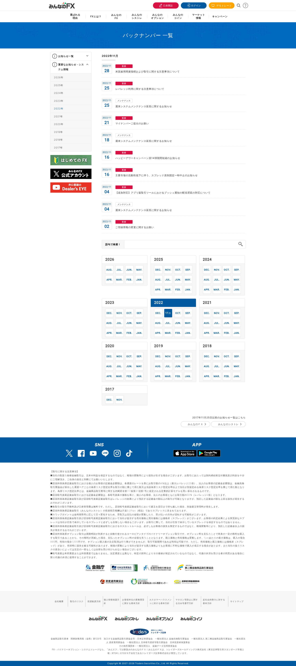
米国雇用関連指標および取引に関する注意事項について (147, 71)
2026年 (58, 77)
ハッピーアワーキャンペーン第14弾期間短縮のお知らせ (147, 158)
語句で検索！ (113, 244)
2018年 (58, 139)
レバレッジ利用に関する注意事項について (139, 88)
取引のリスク (76, 601)
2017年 (58, 147)
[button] (84, 56)
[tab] (71, 56)
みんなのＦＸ (195, 424)
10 (178, 269)
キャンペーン (220, 16)
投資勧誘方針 (94, 601)
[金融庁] (95, 568)
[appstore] (184, 454)
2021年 (58, 116)
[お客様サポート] (245, 6)
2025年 (58, 85)
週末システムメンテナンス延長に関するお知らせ (143, 106)
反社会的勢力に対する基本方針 (214, 601)
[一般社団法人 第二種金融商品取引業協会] (195, 568)
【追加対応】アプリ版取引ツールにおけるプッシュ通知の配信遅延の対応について (163, 192)
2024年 (58, 92)
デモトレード (223, 5)
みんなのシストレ (228, 424)
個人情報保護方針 (111, 601)
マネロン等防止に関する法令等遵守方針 (187, 601)
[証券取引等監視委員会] (186, 582)
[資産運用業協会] (112, 581)
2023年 (58, 100)
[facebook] (81, 453)
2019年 (58, 131)
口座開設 (168, 5)
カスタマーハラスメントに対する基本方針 (160, 601)
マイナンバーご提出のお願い (132, 123)
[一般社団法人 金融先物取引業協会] (157, 568)
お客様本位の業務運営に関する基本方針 (133, 601)
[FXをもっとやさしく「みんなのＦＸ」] (62, 4)
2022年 (58, 108)
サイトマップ (237, 601)
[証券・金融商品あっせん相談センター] (149, 581)
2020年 (58, 124)
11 (168, 269)
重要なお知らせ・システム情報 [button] (71, 67)
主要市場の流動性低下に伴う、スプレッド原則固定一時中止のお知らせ (156, 175)
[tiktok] (129, 453)
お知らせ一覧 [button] (66, 56)
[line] (105, 453)
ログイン (196, 5)
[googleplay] (208, 454)
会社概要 (59, 601)
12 (158, 269)
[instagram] (117, 453)
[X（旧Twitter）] (69, 453)
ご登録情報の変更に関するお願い (134, 227)
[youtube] (93, 453)
